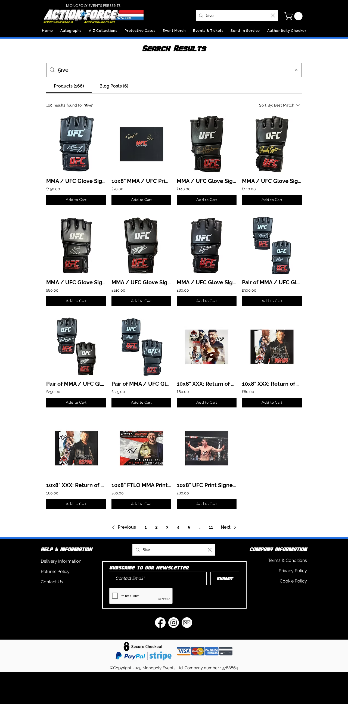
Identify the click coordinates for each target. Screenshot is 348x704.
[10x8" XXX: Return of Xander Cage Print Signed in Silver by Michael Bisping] (272, 347)
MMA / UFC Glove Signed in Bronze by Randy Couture (207, 181)
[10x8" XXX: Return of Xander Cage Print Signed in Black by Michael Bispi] (76, 448)
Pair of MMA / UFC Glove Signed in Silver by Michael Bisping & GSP (272, 282)
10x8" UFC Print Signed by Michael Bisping (207, 485)
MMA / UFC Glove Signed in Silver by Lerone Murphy (76, 282)
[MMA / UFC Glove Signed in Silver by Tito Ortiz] (141, 245)
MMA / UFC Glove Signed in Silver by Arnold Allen (207, 282)
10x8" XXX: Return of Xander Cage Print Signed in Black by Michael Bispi (76, 485)
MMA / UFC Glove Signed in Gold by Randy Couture (272, 181)
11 (211, 527)
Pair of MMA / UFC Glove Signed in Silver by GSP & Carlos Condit (141, 384)
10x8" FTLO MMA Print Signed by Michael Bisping (141, 485)
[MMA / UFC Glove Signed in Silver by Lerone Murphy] (76, 245)
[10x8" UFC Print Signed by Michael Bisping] (207, 448)
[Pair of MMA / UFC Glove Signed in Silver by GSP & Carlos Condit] (141, 347)
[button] (294, 16)
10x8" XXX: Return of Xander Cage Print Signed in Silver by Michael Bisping (272, 384)
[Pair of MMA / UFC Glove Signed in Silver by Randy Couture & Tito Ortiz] (76, 347)
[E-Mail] (187, 622)
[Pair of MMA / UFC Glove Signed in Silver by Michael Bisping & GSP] (272, 245)
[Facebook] (160, 622)
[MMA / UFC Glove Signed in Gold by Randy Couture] (272, 144)
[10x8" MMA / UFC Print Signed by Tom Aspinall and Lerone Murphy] (141, 144)
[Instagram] (173, 622)
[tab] (69, 86)
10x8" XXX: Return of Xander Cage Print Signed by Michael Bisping (207, 384)
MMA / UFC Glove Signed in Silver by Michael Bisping (76, 181)
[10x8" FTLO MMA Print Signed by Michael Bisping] (141, 448)
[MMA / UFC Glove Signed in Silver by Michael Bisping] (76, 144)
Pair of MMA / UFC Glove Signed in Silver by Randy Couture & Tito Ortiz (76, 384)
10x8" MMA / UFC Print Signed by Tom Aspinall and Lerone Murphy (141, 181)
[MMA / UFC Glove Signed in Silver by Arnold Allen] (207, 245)
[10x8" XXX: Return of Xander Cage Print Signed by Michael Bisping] (207, 347)
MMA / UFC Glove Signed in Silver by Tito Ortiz (141, 282)
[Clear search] (273, 15)
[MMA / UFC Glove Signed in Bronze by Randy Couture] (207, 144)
